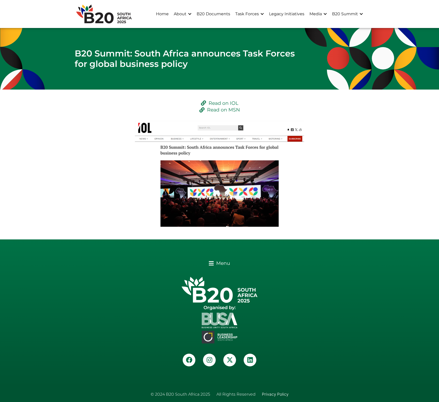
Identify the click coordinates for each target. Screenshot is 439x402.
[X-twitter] (229, 360)
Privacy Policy (275, 394)
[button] (219, 263)
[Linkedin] (250, 360)
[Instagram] (209, 360)
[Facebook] (189, 360)
